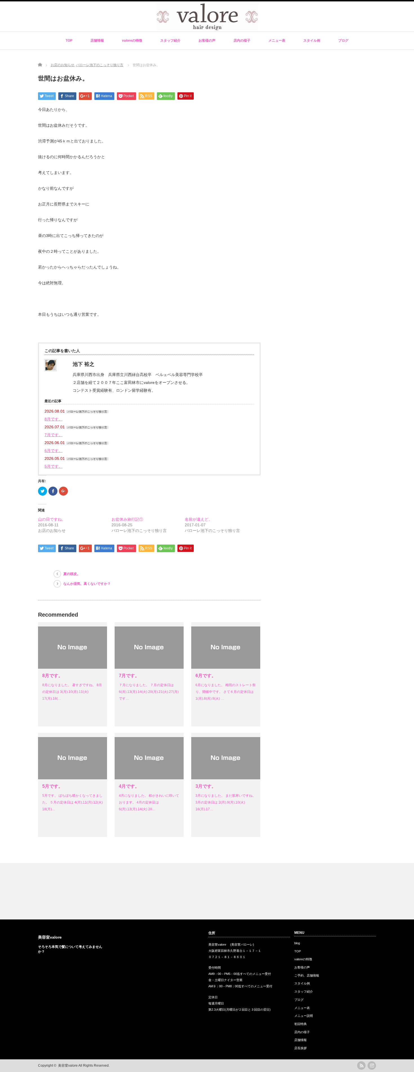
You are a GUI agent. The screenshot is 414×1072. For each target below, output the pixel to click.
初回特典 (300, 1024)
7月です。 (53, 435)
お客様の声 (207, 40)
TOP (69, 40)
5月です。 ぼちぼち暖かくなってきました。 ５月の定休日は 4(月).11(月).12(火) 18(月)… (72, 802)
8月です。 (53, 419)
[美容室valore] (207, 28)
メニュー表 (276, 40)
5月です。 (53, 466)
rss (361, 1065)
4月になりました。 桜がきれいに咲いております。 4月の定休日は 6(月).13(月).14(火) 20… (149, 802)
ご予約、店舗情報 (306, 975)
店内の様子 (241, 40)
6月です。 (53, 450)
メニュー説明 (303, 1015)
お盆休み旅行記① (127, 519)
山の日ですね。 (52, 519)
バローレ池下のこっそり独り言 (87, 411)
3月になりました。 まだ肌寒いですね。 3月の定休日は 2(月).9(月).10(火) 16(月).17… (225, 802)
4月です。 (129, 786)
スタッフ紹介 (170, 40)
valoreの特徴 (132, 40)
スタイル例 (311, 40)
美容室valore (50, 937)
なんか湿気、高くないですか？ (87, 584)
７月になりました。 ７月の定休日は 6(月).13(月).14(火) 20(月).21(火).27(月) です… (149, 692)
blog (297, 943)
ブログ (343, 40)
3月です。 (205, 786)
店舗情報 (97, 40)
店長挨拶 (300, 1048)
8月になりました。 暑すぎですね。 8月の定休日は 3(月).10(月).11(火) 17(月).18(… (72, 692)
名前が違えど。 (198, 519)
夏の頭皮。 (71, 574)
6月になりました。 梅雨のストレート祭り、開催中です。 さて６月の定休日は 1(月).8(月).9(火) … (225, 692)
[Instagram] (372, 1065)
